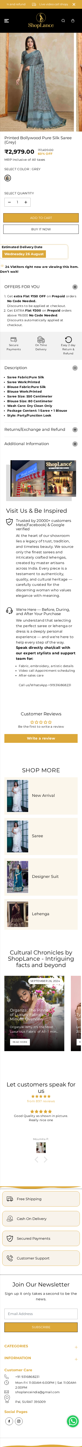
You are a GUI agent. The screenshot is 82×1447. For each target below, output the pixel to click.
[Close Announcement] (74, 4)
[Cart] (73, 20)
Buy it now (41, 229)
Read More (20, 1042)
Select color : (22, 169)
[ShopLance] (41, 21)
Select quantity (19, 193)
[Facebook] (9, 1421)
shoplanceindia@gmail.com (37, 1392)
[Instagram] (19, 1421)
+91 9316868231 (27, 1376)
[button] (7, 21)
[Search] (63, 20)
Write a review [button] (41, 738)
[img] (41, 1096)
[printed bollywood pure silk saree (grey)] (37, 82)
